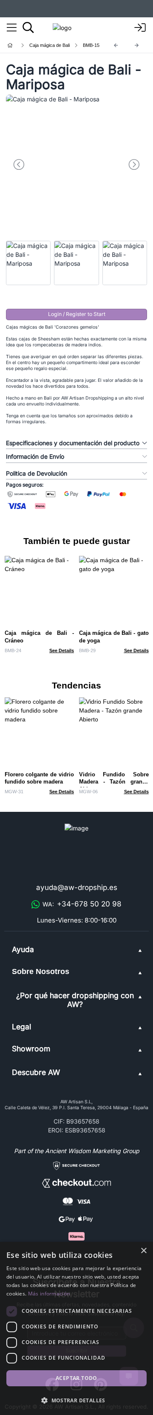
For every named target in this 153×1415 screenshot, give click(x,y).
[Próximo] (137, 45)
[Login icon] (140, 28)
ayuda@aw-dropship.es (76, 887)
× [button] (143, 1251)
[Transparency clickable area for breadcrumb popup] (54, 45)
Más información (49, 1293)
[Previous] (116, 45)
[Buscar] (28, 27)
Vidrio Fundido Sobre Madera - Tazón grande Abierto (114, 782)
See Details (61, 650)
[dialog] (76, 1328)
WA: (82, 904)
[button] (76, 1400)
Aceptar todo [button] (76, 1378)
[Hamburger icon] (12, 28)
